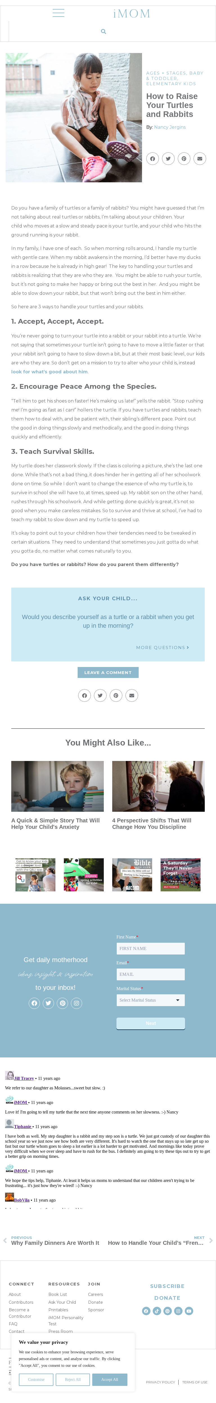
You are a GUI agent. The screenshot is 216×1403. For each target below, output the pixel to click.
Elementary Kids (171, 83)
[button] (103, 31)
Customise (36, 1379)
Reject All (73, 1379)
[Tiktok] (157, 1311)
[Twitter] (48, 1003)
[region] (73, 1362)
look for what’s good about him (49, 371)
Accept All (109, 1379)
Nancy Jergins (170, 127)
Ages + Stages (166, 73)
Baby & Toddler (175, 75)
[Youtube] (189, 1311)
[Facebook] (34, 1003)
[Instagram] (76, 1003)
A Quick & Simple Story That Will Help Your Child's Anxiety (55, 823)
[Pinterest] (62, 1003)
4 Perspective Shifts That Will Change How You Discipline (152, 823)
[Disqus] (108, 1139)
